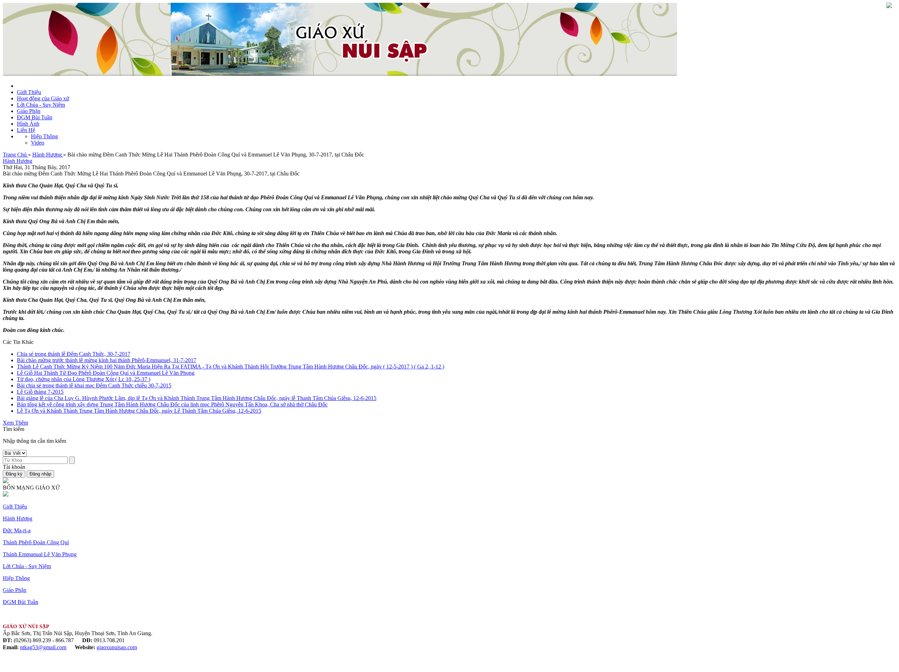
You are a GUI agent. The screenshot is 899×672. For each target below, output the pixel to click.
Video (37, 143)
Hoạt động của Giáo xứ (43, 98)
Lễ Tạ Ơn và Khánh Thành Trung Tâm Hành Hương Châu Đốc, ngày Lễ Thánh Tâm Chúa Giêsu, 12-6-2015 (139, 411)
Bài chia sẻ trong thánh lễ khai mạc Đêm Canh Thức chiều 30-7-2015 (94, 385)
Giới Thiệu (29, 92)
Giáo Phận (28, 111)
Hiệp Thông (44, 136)
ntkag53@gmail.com (43, 647)
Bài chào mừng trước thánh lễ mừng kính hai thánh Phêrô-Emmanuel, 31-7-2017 (106, 360)
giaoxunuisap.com (117, 647)
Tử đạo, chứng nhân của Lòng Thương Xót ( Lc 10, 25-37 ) (83, 379)
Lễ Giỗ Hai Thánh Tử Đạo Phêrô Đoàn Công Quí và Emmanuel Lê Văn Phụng (106, 373)
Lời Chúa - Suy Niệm (41, 105)
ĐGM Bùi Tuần (34, 117)
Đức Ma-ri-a (17, 530)
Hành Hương (17, 161)
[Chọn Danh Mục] (889, 6)
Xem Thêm (15, 423)
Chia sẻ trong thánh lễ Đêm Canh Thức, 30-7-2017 (73, 354)
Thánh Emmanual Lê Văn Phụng (40, 554)
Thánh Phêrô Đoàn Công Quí (36, 542)
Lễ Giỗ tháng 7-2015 (40, 392)
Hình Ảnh (28, 124)
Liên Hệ (26, 130)
